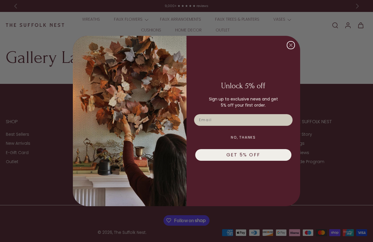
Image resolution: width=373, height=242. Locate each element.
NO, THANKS (243, 137)
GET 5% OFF (243, 154)
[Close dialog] (290, 45)
